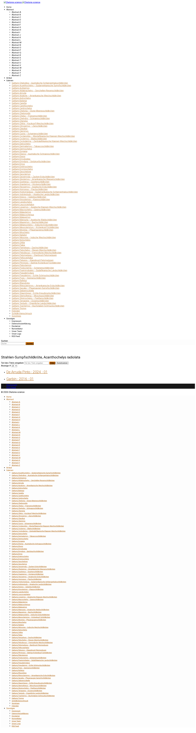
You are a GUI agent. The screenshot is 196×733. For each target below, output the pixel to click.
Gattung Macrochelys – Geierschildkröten (31, 209)
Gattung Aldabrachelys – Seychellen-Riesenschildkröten (38, 90)
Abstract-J (16, 35)
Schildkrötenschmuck (22, 313)
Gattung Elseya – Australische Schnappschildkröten (36, 154)
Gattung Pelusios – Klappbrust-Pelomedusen (32, 260)
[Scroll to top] (2, 730)
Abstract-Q (16, 53)
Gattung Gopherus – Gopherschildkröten (30, 181)
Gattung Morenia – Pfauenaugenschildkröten (32, 230)
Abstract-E (16, 22)
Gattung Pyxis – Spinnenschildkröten (29, 278)
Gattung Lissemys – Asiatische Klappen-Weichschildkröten (39, 207)
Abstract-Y (16, 73)
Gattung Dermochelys (22, 149)
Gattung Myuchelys (20, 232)
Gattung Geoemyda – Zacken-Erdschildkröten (33, 176)
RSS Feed (16, 336)
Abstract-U (16, 63)
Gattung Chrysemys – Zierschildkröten (29, 126)
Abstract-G (16, 27)
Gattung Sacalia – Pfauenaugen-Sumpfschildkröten (35, 288)
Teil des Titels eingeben (12, 363)
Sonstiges (16, 316)
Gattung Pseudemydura (23, 273)
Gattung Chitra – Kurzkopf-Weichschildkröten (32, 123)
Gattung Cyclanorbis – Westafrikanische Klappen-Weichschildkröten (43, 136)
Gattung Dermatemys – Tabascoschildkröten (33, 146)
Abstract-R (16, 55)
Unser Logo (16, 334)
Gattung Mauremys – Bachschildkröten (30, 222)
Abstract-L (16, 40)
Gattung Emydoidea (21, 159)
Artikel (9, 78)
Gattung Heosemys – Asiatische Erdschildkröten (34, 187)
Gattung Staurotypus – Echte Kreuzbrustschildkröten (36, 293)
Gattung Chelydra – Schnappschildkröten (31, 118)
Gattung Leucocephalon (23, 204)
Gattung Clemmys (20, 131)
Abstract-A (16, 12)
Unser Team (17, 331)
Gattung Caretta (19, 103)
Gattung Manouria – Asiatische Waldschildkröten (34, 219)
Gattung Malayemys (21, 217)
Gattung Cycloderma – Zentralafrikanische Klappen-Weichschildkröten (44, 141)
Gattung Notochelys (21, 240)
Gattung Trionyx (19, 308)
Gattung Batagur (19, 100)
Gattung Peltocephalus (22, 257)
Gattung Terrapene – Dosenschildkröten (30, 301)
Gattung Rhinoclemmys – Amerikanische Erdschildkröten (38, 285)
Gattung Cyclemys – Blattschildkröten (29, 138)
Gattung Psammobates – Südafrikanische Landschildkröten (39, 270)
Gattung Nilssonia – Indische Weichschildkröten (34, 237)
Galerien (9, 80)
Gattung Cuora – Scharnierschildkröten (30, 133)
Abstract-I (16, 32)
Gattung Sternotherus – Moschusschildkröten (33, 295)
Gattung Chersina (20, 121)
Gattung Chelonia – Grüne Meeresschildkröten (33, 111)
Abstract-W (16, 68)
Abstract (10, 10)
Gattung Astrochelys (21, 98)
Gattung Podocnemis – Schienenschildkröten (33, 268)
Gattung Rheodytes (21, 283)
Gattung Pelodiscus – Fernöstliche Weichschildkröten (36, 252)
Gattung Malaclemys (21, 212)
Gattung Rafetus (19, 280)
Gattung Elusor (18, 156)
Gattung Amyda (19, 93)
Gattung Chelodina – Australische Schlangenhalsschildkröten (40, 83)
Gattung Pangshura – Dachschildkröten (30, 247)
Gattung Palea (18, 245)
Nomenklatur (17, 329)
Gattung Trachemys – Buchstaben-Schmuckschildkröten (38, 306)
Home (8, 7)
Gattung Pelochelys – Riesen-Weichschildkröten (34, 250)
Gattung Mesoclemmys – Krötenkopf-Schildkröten (35, 227)
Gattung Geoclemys (21, 174)
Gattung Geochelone (21, 171)
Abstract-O (16, 48)
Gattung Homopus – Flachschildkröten (30, 189)
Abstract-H (16, 30)
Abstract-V (16, 65)
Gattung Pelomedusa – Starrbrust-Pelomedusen (34, 255)
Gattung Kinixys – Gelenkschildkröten (29, 197)
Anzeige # (6, 365)
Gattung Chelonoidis (21, 113)
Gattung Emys (18, 164)
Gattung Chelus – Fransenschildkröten (29, 116)
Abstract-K (16, 37)
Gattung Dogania (19, 151)
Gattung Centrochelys (22, 108)
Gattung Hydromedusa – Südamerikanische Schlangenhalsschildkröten (45, 192)
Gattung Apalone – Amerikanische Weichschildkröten (36, 95)
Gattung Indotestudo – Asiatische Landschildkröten (35, 194)
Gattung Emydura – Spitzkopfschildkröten (31, 161)
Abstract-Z (16, 75)
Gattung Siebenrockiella (23, 290)
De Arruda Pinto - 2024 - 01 (27, 372)
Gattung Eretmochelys (22, 166)
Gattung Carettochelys (22, 106)
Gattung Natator (19, 235)
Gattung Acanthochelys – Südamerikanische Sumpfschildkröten (41, 85)
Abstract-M (16, 42)
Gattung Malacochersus (23, 214)
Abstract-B (16, 15)
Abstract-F (16, 25)
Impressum (16, 321)
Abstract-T (16, 60)
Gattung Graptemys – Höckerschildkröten (31, 184)
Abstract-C (16, 17)
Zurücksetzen (62, 363)
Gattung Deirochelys (21, 143)
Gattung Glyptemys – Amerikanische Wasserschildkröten (38, 179)
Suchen (4, 341)
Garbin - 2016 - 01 (20, 379)
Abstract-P (16, 50)
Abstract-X (16, 70)
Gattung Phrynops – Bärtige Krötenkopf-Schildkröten (36, 263)
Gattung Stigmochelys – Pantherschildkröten (32, 298)
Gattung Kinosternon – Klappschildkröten (31, 199)
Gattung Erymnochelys (22, 169)
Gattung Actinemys (20, 88)
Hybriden (16, 311)
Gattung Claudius (19, 128)
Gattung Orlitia (18, 242)
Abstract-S (16, 58)
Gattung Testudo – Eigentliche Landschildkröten (34, 303)
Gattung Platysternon (21, 265)
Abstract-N (16, 45)
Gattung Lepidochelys (22, 202)
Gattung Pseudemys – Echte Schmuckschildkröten (35, 275)
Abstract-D (16, 20)
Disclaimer (16, 326)
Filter (52, 363)
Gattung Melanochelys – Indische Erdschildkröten (35, 225)
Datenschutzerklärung (21, 324)
